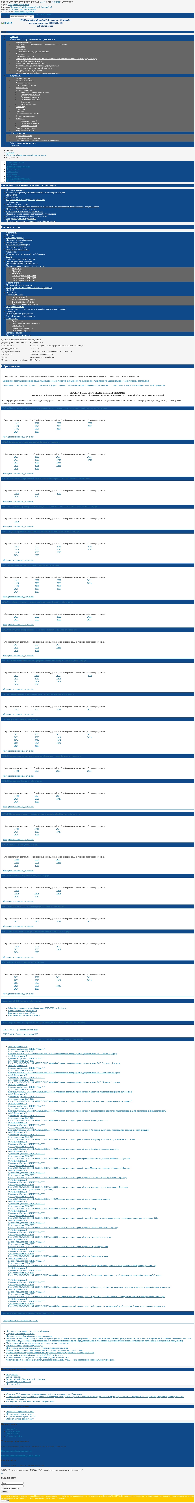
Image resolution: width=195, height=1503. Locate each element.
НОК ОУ (10, 290)
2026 (16, 432)
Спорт (9, 256)
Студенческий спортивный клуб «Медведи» (26, 254)
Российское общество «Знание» (20, 316)
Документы (11, 195)
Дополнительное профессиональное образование (28, 1331)
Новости (10, 235)
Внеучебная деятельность (17, 249)
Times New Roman (21, 4)
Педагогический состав (17, 204)
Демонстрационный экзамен (19, 261)
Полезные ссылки (14, 333)
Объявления (11, 233)
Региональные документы (23, 299)
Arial (10, 4)
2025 (16, 429)
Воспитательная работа (16, 247)
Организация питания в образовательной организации (38, 73)
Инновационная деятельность (19, 314)
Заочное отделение (14, 237)
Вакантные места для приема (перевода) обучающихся (31, 214)
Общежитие (11, 252)
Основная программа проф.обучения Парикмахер (30, 1189)
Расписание (11, 164)
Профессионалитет (15, 306)
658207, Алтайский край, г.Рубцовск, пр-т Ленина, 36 (45, 20)
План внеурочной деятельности (22, 1010)
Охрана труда (18, 326)
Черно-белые (19, 12)
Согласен (5, 1501)
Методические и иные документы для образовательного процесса (36, 309)
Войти (4, 1491)
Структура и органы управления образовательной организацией (41, 44)
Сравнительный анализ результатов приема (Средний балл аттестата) (37, 1357)
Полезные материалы (21, 330)
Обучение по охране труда (18, 245)
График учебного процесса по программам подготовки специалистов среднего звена (44, 1350)
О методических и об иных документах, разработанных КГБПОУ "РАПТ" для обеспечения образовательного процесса (60, 1360)
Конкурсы (11, 311)
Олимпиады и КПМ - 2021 (24, 280)
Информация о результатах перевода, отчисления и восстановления (37, 1348)
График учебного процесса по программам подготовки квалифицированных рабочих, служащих (50, 1353)
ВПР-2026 (11, 292)
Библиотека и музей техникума (20, 259)
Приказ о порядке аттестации (25, 304)
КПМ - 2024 (17, 273)
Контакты (15, 145)
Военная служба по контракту (20, 335)
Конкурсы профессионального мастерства (25, 266)
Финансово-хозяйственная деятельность (24, 211)
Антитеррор (11, 174)
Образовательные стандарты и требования (32, 52)
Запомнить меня (8, 1489)
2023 (16, 426)
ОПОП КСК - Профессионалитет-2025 (20, 1034)
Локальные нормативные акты (20, 1412)
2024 (16, 463)
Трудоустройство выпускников (20, 1333)
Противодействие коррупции (19, 285)
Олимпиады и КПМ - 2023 (24, 276)
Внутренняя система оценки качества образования (29, 287)
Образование (12, 197)
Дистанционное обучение (18, 167)
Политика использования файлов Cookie (20, 1455)
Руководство (12, 202)
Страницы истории (15, 162)
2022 (16, 423)
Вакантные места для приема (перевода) (24, 1345)
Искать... (5, 16)
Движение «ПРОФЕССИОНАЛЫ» (22, 264)
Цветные (30, 12)
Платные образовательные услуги (21, 209)
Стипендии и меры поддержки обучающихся (26, 216)
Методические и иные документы (18, 437)
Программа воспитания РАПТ (21, 1013)
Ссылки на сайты (14, 1436)
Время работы (12, 1434)
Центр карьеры (13, 176)
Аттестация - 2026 (14, 295)
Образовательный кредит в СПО (21, 1416)
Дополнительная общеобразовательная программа (29, 1336)
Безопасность (12, 171)
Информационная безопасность (26, 323)
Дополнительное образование (19, 240)
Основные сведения (15, 190)
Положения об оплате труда (19, 1414)
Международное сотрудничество (21, 218)
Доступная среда (13, 169)
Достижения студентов (16, 181)
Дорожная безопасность (22, 328)
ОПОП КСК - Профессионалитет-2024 (20, 1030)
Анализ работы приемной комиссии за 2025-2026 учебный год (34, 1355)
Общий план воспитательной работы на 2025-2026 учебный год (37, 1008)
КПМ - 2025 (17, 271)
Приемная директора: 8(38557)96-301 (45, 23)
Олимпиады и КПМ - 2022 (24, 278)
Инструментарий (19, 297)
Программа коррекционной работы (24, 1015)
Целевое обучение (14, 242)
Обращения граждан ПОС (18, 179)
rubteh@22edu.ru (45, 26)
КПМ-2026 (16, 268)
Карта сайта (11, 1429)
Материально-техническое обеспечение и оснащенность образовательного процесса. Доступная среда (56, 59)
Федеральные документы (23, 302)
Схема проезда (13, 1431)
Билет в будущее (13, 283)
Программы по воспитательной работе (20, 1320)
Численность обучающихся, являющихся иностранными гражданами (37, 1343)
